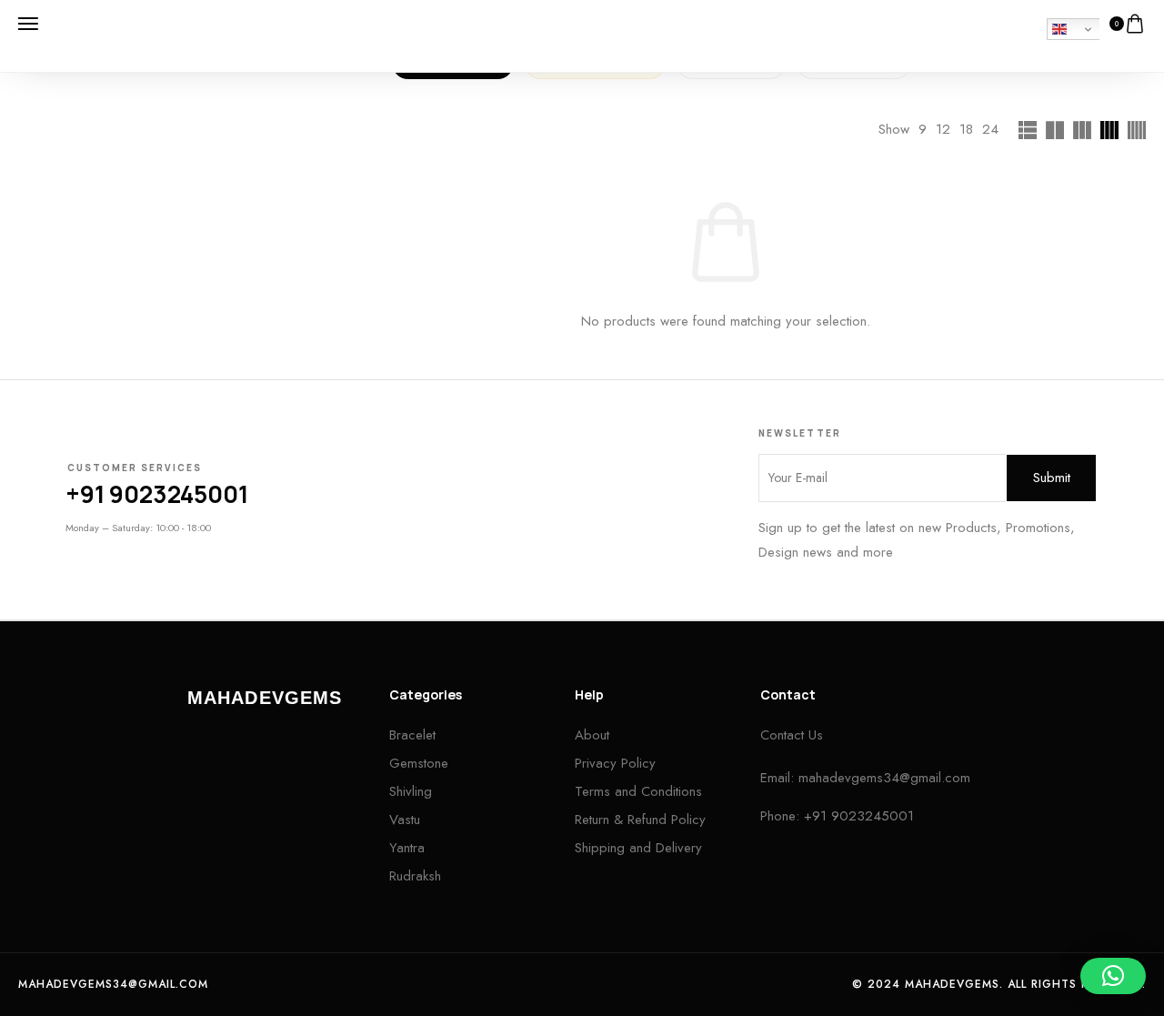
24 (990, 129)
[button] (1113, 976)
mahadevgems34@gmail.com (884, 778)
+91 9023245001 (156, 494)
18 (966, 129)
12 (943, 129)
